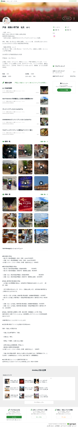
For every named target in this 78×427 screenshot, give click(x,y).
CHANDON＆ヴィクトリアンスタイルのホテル (16, 119)
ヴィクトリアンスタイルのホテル (12, 109)
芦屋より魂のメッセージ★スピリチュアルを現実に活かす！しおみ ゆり (37, 82)
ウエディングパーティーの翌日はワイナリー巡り (17, 130)
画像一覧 (57, 29)
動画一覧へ (43, 141)
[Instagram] (54, 36)
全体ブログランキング (58, 76)
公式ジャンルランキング (58, 71)
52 (38, 103)
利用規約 (58, 426)
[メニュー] (74, 18)
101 (38, 92)
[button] (67, 18)
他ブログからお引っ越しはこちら (13, 419)
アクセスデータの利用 (66, 426)
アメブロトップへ (39, 402)
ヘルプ (75, 426)
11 (38, 113)
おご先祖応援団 (7, 88)
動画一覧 (69, 29)
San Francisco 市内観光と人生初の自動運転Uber (17, 98)
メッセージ (57, 27)
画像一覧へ (43, 194)
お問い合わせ (51, 426)
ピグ (68, 27)
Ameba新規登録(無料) (73, 1)
